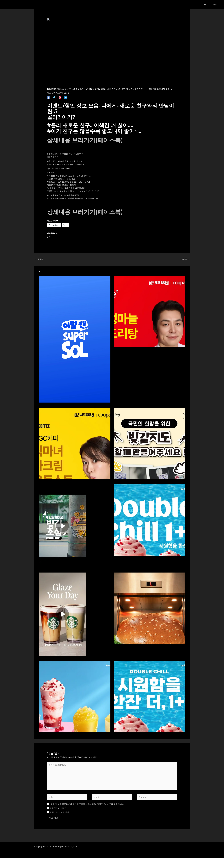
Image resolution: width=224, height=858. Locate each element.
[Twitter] (54, 97)
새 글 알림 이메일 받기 (59, 812)
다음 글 (185, 259)
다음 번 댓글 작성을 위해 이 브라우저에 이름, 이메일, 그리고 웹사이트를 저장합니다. (87, 804)
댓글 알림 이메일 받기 (58, 808)
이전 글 (38, 259)
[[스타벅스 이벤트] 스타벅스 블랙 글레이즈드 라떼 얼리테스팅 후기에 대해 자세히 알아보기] (62, 614)
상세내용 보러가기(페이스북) (85, 140)
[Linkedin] (65, 97)
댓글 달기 (51, 93)
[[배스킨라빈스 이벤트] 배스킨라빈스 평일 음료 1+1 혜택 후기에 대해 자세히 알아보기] (149, 520)
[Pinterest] (60, 97)
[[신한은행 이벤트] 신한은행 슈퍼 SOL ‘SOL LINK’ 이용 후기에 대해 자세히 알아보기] (74, 339)
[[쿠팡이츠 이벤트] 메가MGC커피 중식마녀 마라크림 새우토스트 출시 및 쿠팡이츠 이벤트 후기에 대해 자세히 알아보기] (74, 443)
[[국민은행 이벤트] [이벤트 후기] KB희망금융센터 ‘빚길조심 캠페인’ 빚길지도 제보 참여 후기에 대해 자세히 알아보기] (149, 443)
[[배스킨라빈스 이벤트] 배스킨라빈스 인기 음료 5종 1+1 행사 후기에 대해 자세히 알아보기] (149, 696)
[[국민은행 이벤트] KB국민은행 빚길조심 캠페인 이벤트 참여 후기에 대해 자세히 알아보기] (62, 525)
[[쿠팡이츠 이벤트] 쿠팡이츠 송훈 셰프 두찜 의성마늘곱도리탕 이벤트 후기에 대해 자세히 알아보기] (149, 311)
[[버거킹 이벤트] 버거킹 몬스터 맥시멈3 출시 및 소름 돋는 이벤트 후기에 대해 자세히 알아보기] (149, 608)
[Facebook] (48, 97)
